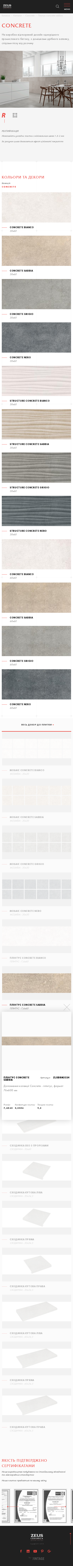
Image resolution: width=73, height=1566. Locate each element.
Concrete (30, 16)
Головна (6, 16)
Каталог (17, 16)
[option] (36, 79)
